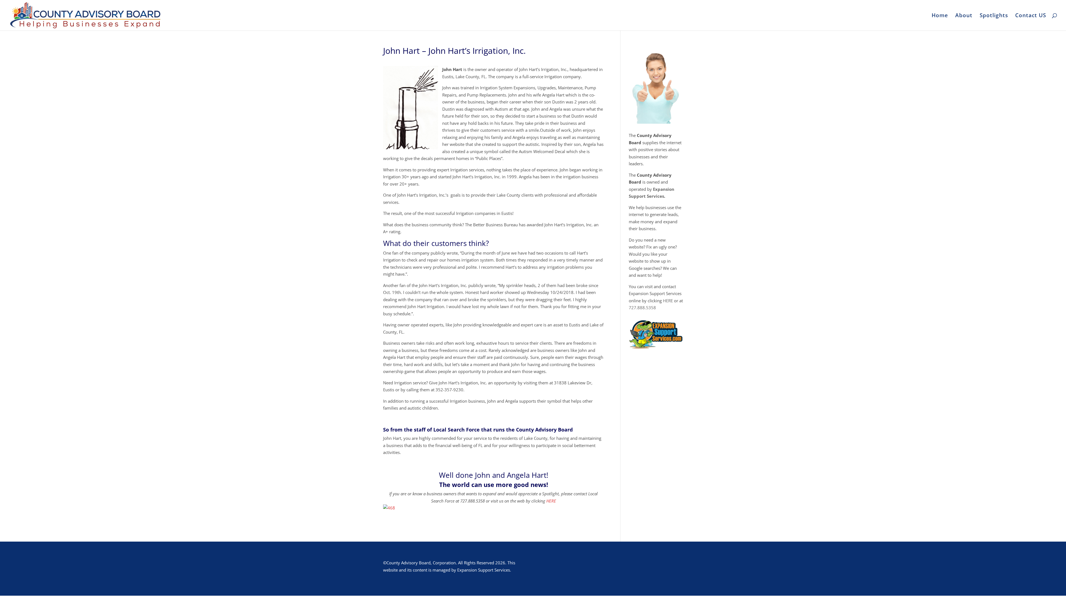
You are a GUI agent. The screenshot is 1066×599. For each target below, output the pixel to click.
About (963, 16)
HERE (551, 501)
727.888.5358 (642, 307)
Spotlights (994, 16)
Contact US (1030, 16)
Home (940, 16)
